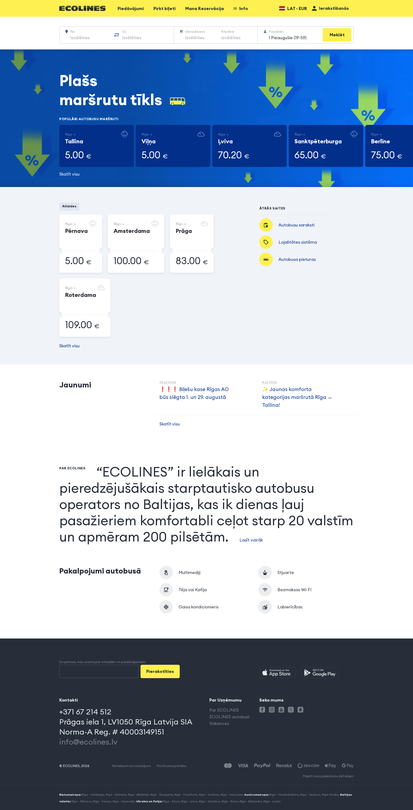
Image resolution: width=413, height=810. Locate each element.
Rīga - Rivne (230, 801)
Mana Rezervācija (204, 8)
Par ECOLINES (224, 710)
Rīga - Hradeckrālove (284, 794)
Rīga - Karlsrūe (209, 794)
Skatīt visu (69, 174)
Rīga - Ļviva (189, 801)
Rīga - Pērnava (81, 801)
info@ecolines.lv (88, 742)
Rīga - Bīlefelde (138, 794)
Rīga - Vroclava (209, 801)
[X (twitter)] (291, 710)
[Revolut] (284, 765)
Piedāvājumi (131, 8)
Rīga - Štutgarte (161, 794)
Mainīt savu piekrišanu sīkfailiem (328, 776)
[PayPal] (262, 765)
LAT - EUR (297, 8)
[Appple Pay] (330, 765)
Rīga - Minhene (116, 794)
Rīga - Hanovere (232, 794)
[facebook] (262, 710)
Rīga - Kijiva (171, 801)
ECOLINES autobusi (229, 716)
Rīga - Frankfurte (185, 794)
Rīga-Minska (330, 794)
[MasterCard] (228, 765)
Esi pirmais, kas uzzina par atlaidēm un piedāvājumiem (102, 662)
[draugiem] (300, 710)
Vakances (219, 723)
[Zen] (308, 765)
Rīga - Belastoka (250, 801)
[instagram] (272, 710)
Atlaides (69, 206)
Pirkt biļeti (164, 8)
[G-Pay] (348, 765)
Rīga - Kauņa (102, 801)
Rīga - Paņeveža (124, 801)
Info (243, 8)
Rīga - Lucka (271, 801)
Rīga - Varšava (310, 794)
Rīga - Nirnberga (93, 794)
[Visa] (243, 765)
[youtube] (281, 710)
